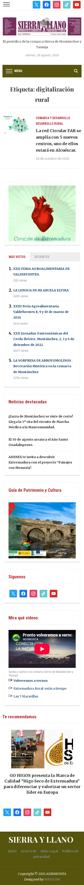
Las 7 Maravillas (25, 696)
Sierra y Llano (41, 839)
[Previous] (11, 752)
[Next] (72, 752)
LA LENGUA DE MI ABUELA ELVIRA (41, 290)
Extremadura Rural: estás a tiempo (40, 688)
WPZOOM (52, 879)
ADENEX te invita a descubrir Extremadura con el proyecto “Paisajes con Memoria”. (40, 462)
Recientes (41, 257)
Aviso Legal (49, 851)
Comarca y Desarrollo (53, 118)
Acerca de (28, 851)
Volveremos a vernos (30, 681)
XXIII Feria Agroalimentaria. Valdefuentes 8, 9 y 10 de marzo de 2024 (41, 311)
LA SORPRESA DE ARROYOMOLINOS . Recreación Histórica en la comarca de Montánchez (43, 366)
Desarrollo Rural (49, 123)
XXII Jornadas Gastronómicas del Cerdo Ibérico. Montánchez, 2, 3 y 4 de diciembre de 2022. (43, 339)
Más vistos (17, 257)
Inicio (12, 851)
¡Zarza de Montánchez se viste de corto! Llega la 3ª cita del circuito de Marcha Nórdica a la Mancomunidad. (41, 421)
